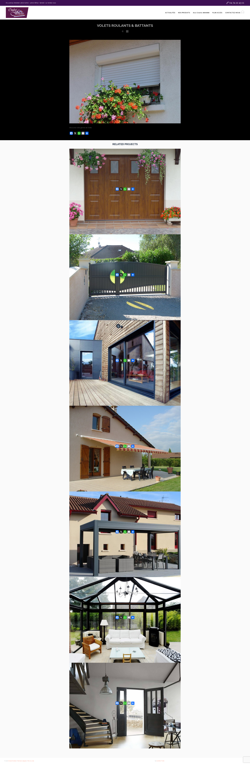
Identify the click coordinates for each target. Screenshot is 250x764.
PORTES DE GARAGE (125, 169)
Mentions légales (22, 761)
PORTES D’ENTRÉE (125, 683)
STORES (125, 426)
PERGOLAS (125, 511)
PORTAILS (125, 254)
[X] (121, 189)
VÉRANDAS (125, 597)
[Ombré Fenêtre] (17, 13)
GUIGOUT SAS (160, 761)
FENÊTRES (125, 340)
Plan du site (31, 761)
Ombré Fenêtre (12, 761)
